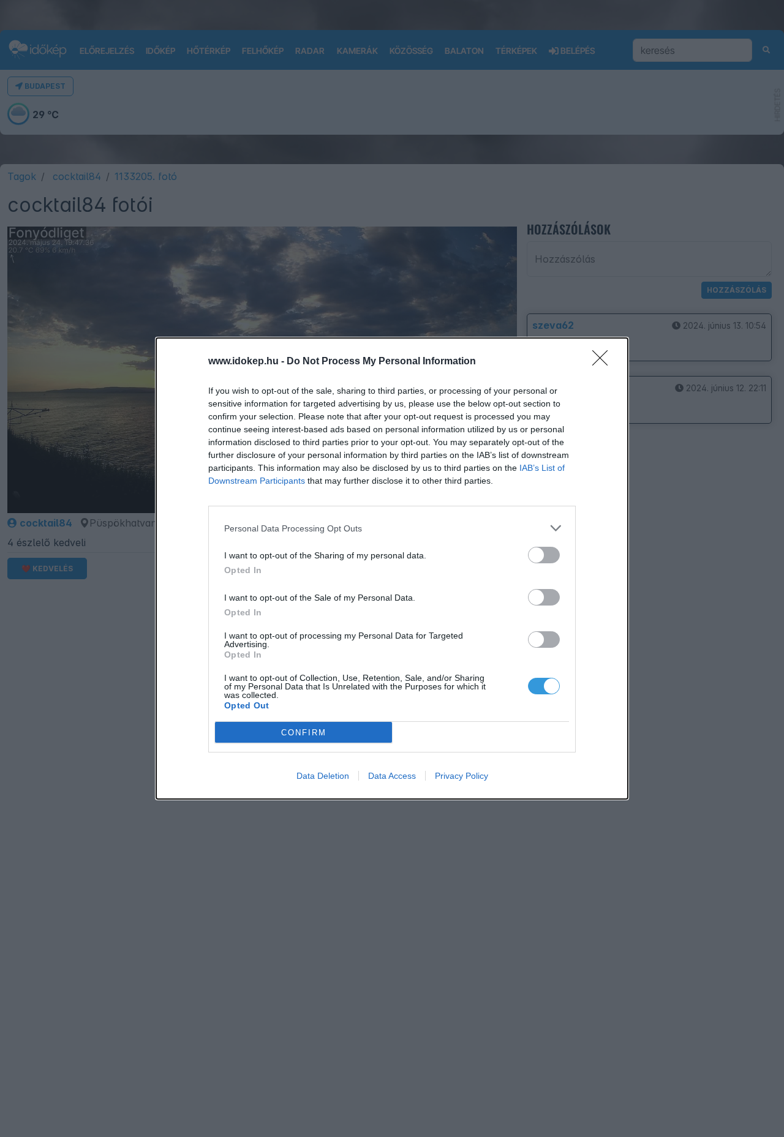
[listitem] (392, 528)
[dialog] (392, 568)
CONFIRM (303, 732)
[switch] (544, 555)
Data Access (392, 776)
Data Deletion (322, 776)
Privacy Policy (461, 776)
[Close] (604, 361)
